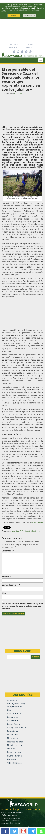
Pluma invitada (14, 755)
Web (4, 593)
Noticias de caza (19, 93)
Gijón (22, 531)
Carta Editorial (14, 713)
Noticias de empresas (17, 745)
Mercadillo (14, 47)
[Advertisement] (22, 31)
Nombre (6, 576)
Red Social (14, 44)
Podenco (11, 759)
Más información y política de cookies (20, 11)
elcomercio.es (37, 522)
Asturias (15, 531)
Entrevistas (12, 731)
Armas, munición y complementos (16, 705)
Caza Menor (13, 720)
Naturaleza (12, 738)
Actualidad (12, 700)
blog (9, 710)
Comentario (8, 551)
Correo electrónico (11, 585)
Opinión (11, 748)
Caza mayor (12, 717)
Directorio (30, 47)
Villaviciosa (35, 531)
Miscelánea (12, 734)
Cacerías (30, 44)
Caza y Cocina (13, 724)
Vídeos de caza (14, 762)
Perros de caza (14, 752)
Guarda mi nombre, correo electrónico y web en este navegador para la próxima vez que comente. (22, 606)
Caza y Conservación (17, 727)
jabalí (27, 531)
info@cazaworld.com (9, 815)
